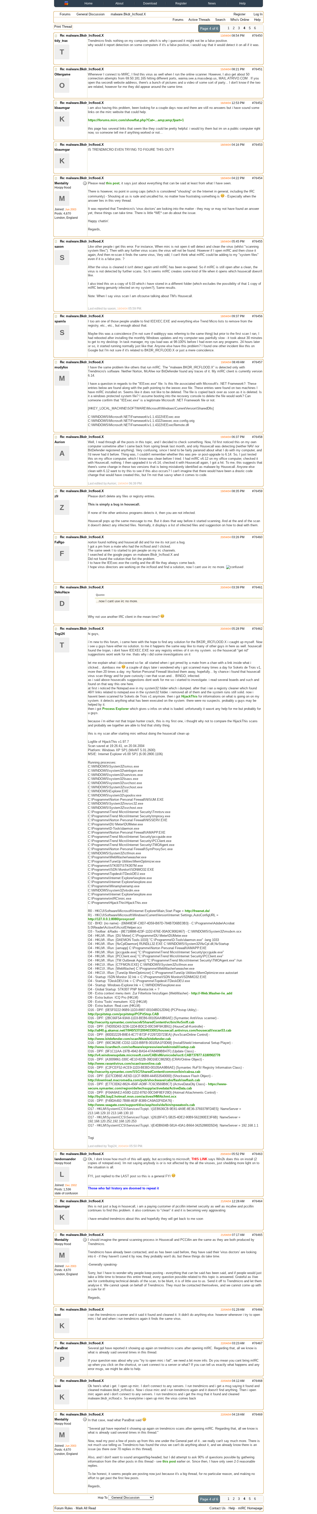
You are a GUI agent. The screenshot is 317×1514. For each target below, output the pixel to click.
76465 (258, 1235)
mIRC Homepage (250, 1508)
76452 (258, 103)
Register (181, 3)
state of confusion (66, 1193)
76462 (258, 628)
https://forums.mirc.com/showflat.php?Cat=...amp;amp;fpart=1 (136, 120)
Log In (258, 14)
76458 (258, 437)
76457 (258, 362)
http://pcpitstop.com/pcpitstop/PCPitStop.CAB (123, 1014)
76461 (258, 587)
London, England (66, 217)
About (119, 3)
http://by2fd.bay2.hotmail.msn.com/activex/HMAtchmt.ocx (132, 1096)
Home (88, 3)
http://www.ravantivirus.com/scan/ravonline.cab (124, 1063)
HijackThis (189, 696)
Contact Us (218, 1508)
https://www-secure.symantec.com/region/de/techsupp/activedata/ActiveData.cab (157, 1086)
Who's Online (239, 20)
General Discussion (91, 14)
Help (242, 3)
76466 (258, 1309)
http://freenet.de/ (197, 911)
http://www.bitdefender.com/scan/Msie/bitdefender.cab (129, 1039)
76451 (258, 69)
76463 (258, 1154)
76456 (258, 316)
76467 (258, 1343)
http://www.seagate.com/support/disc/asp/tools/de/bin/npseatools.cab (141, 1105)
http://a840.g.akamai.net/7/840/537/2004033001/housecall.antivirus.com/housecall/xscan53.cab (159, 1030)
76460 (258, 537)
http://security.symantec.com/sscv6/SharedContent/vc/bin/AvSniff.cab (141, 1022)
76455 (258, 241)
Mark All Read (86, 1508)
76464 (258, 1201)
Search (220, 20)
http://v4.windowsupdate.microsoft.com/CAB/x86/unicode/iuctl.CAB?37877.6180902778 (154, 1055)
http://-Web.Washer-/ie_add (211, 993)
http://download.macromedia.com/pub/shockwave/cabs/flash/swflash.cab (144, 1080)
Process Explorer (115, 709)
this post (112, 183)
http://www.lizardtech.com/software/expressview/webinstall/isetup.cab (141, 1047)
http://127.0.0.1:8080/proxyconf (111, 919)
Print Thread (63, 26)
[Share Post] (247, 35)
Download (150, 3)
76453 (258, 144)
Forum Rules (63, 1508)
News (212, 3)
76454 (258, 178)
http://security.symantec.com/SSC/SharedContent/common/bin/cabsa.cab (144, 1072)
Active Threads (199, 20)
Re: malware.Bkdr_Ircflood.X (82, 35)
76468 (258, 1381)
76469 (258, 1414)
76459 (258, 491)
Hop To (102, 1497)
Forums (65, 14)
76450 (258, 35)
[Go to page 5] (261, 28)
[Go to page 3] (223, 28)
